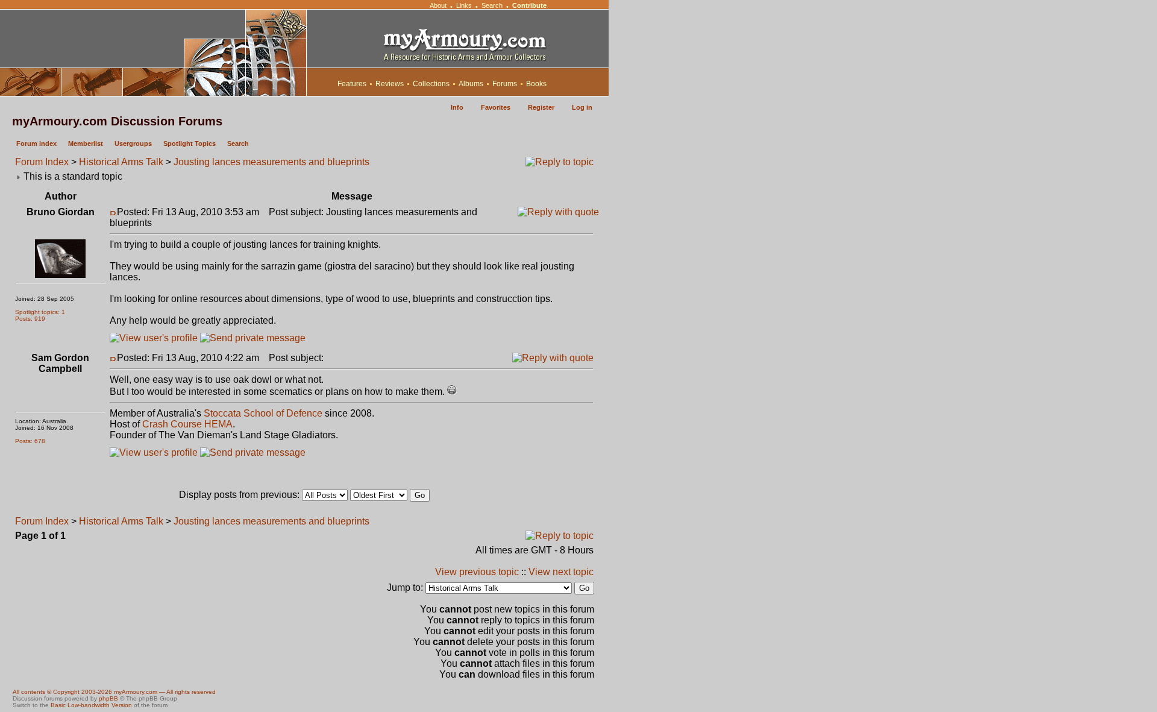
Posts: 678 (30, 441)
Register (541, 107)
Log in (582, 107)
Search (492, 5)
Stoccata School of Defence (263, 413)
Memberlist (85, 143)
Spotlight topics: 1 (40, 312)
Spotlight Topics (189, 143)
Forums (505, 84)
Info (457, 107)
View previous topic (477, 572)
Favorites (495, 107)
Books (536, 84)
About (438, 5)
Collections (431, 84)
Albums (471, 84)
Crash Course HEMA (187, 424)
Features (352, 84)
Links (464, 5)
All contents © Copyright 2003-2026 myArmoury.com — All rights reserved (114, 691)
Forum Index (42, 162)
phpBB (108, 698)
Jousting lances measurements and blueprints (271, 162)
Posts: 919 (30, 318)
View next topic (561, 572)
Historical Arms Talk (121, 162)
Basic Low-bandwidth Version (91, 705)
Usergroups (133, 143)
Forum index (36, 143)
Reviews (390, 84)
